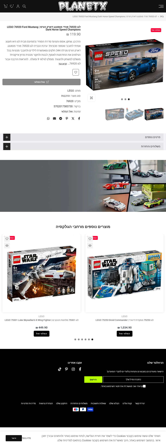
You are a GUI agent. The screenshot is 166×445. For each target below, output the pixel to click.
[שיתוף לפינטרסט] (66, 118)
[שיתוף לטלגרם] (60, 118)
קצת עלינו (127, 403)
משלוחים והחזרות (79, 403)
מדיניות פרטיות (28, 403)
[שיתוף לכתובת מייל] (54, 118)
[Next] (9, 273)
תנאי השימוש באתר (110, 386)
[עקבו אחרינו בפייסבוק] (80, 369)
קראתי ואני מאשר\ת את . (122, 386)
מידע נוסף (26, 438)
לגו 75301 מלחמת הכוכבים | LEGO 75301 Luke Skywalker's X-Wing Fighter (41, 320)
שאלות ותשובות (98, 403)
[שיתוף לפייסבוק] (79, 118)
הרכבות (65, 95)
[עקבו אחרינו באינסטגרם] (73, 369)
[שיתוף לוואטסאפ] (48, 118)
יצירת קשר (140, 403)
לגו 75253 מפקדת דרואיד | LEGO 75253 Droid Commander (125, 320)
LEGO (70, 90)
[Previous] (157, 273)
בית (162, 16)
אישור (14, 438)
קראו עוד (63, 63)
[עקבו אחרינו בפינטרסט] (66, 369)
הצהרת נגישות (46, 403)
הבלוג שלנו (114, 403)
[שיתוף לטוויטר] (72, 118)
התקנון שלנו (61, 403)
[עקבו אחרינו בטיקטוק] (59, 369)
